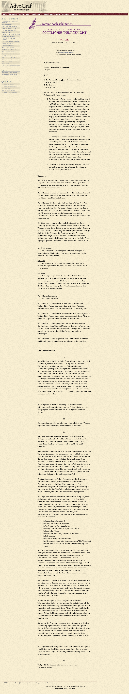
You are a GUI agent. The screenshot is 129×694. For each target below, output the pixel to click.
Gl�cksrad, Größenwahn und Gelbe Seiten (10, 62)
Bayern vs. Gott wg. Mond (9, 74)
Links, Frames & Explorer (9, 28)
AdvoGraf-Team (14, 683)
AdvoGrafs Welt (36, 14)
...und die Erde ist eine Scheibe (8, 39)
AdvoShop (48, 14)
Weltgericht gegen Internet (9, 72)
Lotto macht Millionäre (8, 45)
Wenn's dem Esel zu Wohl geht (11, 65)
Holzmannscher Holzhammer (10, 59)
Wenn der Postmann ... (8, 47)
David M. (46, 683)
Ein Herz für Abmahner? (9, 30)
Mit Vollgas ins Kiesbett (8, 55)
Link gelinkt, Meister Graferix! (10, 41)
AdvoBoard (75, 14)
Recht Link (65, 14)
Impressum (23, 683)
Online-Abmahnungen (8, 90)
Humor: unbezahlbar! (8, 53)
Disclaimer (31, 683)
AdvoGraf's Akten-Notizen (9, 92)
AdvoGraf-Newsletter (8, 84)
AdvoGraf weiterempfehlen (9, 86)
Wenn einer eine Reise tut (9, 26)
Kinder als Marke (7, 24)
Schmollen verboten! (8, 43)
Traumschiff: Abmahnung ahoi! (11, 34)
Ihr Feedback (6, 88)
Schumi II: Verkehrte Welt (9, 57)
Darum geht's (14, 14)
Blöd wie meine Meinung (9, 51)
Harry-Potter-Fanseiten (8, 36)
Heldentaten (24, 14)
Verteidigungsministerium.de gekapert (10, 21)
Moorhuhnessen (6, 32)
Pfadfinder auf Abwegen (9, 49)
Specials (57, 14)
